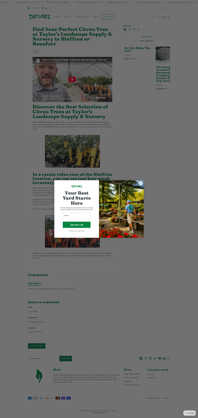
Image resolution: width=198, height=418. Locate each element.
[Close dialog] (141, 183)
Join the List (76, 224)
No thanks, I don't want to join (76, 231)
